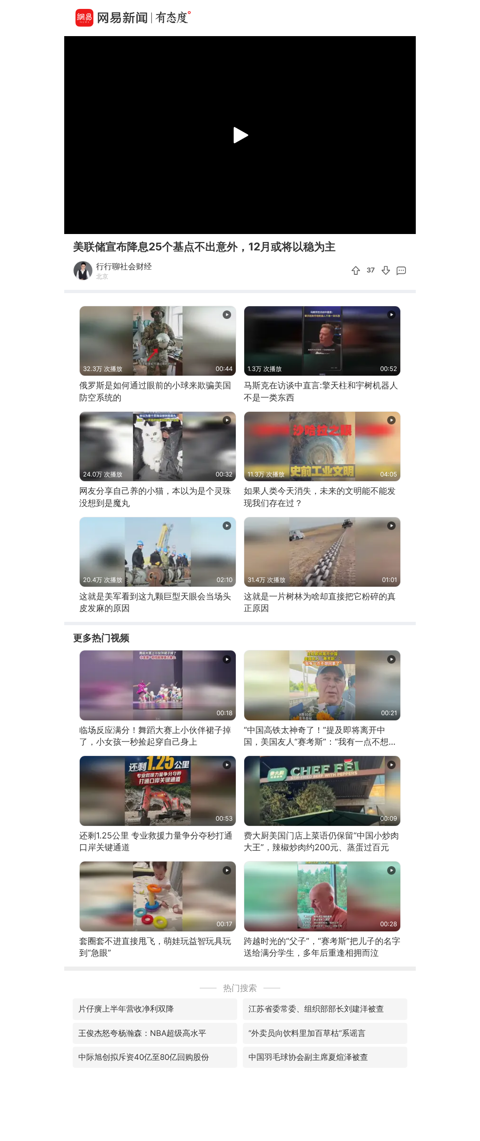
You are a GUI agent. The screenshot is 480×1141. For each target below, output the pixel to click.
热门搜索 (240, 988)
